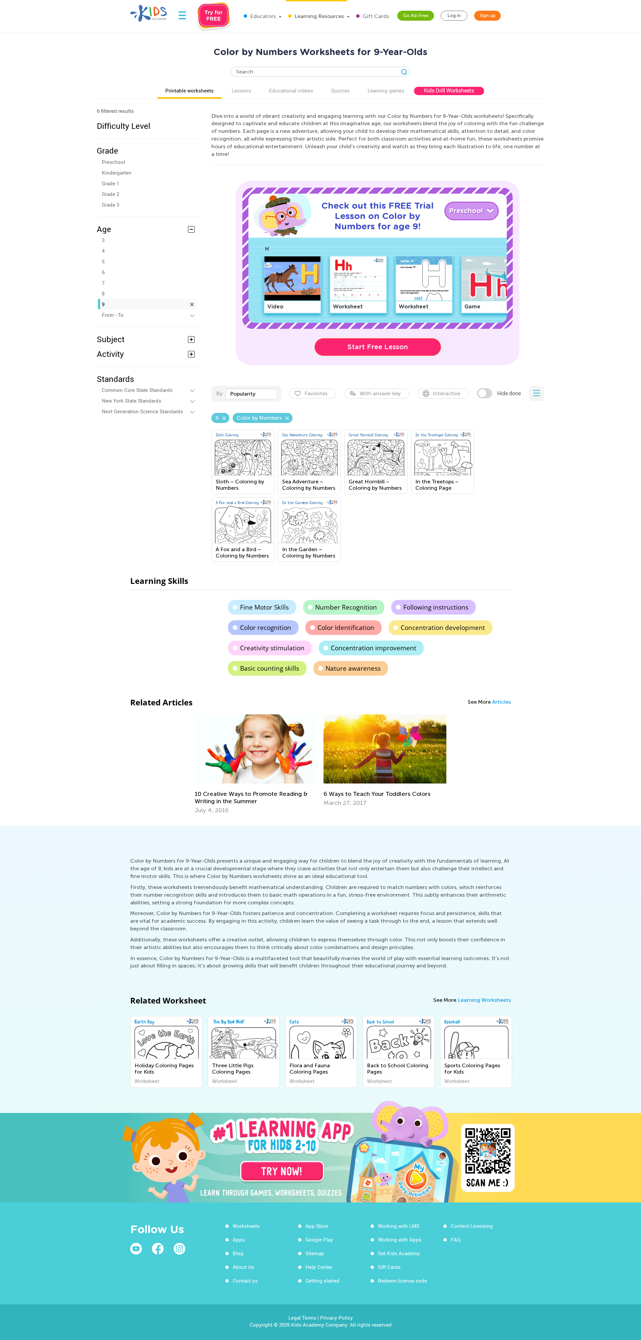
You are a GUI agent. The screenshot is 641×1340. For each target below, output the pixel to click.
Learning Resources (318, 16)
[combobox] (251, 394)
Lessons (241, 90)
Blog (238, 1253)
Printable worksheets (189, 90)
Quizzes (340, 90)
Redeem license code (402, 1280)
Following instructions (435, 607)
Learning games (386, 90)
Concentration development (443, 627)
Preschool (113, 162)
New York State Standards (131, 400)
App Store (316, 1225)
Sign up (487, 15)
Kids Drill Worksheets (449, 90)
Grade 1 (110, 183)
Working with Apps (399, 1239)
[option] (256, 764)
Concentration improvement (373, 648)
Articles (501, 702)
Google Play (319, 1239)
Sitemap (314, 1253)
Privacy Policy (336, 1317)
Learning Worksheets (484, 1000)
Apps (239, 1239)
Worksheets (246, 1225)
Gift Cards (375, 16)
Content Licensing (472, 1225)
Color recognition (265, 627)
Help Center (319, 1267)
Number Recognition (346, 607)
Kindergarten (117, 172)
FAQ (455, 1239)
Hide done (509, 393)
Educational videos (291, 90)
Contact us (245, 1280)
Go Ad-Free (415, 15)
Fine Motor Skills (264, 607)
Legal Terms (302, 1317)
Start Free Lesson (378, 347)
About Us (243, 1267)
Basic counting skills (269, 668)
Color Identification (345, 627)
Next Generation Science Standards (142, 411)
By (219, 393)
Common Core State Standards (137, 390)
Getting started (322, 1280)
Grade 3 (110, 204)
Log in (454, 15)
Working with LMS (398, 1225)
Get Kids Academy (399, 1253)
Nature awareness (353, 668)
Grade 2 (110, 194)
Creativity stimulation (272, 648)
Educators (262, 16)
